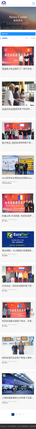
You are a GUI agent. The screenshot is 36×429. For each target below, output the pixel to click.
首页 (27, 38)
